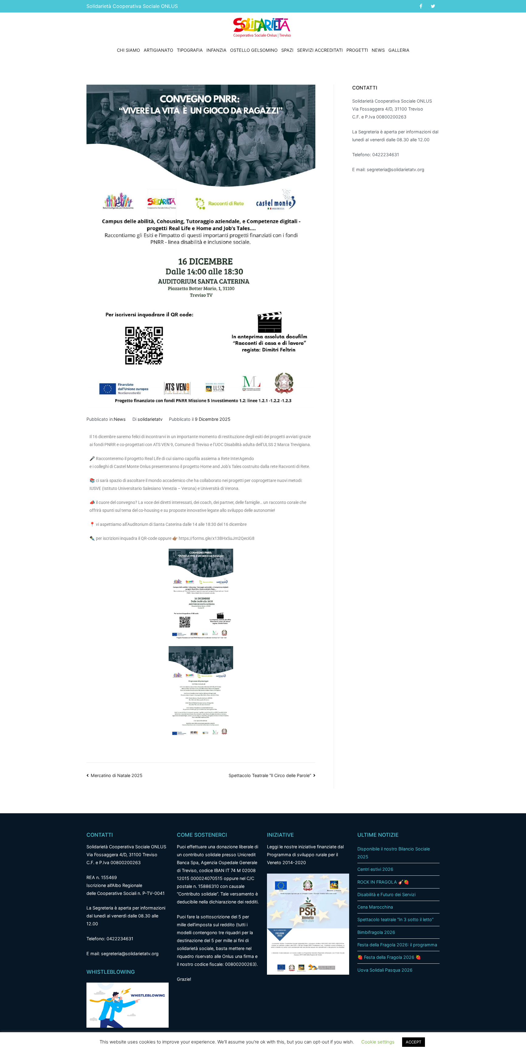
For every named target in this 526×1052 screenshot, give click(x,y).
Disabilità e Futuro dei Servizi (386, 894)
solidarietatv (150, 419)
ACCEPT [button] (413, 1042)
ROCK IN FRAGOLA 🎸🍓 (383, 882)
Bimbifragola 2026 (376, 932)
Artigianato (158, 50)
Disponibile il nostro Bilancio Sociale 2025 (393, 852)
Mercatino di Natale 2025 (116, 775)
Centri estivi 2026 (375, 869)
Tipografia (190, 50)
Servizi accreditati (320, 50)
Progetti (357, 50)
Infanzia (216, 50)
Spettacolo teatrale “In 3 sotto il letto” (395, 919)
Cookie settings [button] (377, 1042)
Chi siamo (128, 50)
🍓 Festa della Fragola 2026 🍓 (389, 957)
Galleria (398, 50)
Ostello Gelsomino (254, 50)
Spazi (287, 50)
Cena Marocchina (375, 907)
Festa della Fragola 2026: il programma (397, 944)
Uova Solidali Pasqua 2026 (384, 970)
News (378, 50)
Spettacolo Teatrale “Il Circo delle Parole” (270, 775)
